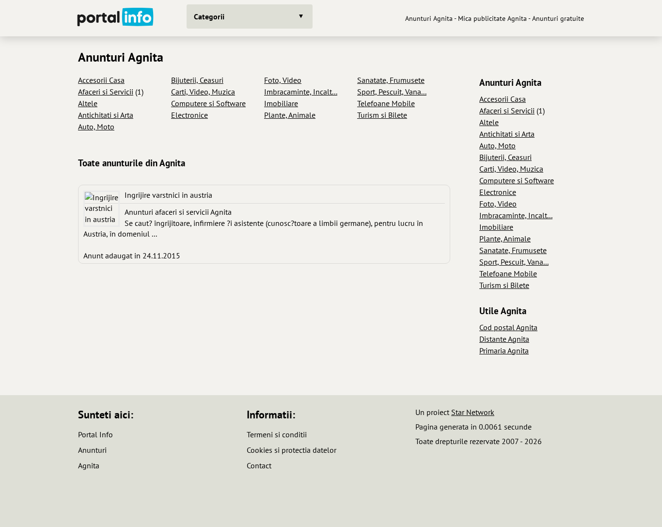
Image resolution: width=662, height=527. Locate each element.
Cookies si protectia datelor (291, 450)
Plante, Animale (289, 115)
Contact (259, 465)
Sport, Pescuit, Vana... (391, 91)
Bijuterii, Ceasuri (197, 80)
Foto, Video (282, 80)
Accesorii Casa (101, 80)
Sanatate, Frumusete (391, 80)
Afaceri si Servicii (105, 91)
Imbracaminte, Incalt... (300, 91)
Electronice (189, 115)
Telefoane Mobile (386, 103)
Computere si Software (208, 103)
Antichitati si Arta (105, 115)
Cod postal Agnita (508, 327)
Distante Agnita (504, 339)
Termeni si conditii (277, 434)
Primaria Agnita (504, 350)
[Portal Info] (115, 18)
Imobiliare (281, 103)
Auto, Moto (96, 126)
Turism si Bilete (382, 115)
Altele (87, 103)
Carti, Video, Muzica (203, 91)
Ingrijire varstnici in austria (168, 195)
